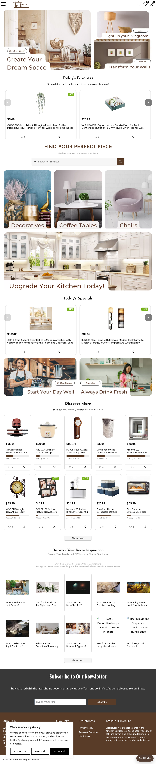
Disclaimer (84, 736)
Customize (20, 751)
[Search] (138, 4)
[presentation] (7, 102)
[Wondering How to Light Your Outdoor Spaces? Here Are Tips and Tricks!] (138, 587)
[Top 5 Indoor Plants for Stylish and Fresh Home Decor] (47, 587)
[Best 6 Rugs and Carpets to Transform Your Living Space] (138, 628)
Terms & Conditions (89, 732)
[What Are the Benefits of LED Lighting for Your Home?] (78, 587)
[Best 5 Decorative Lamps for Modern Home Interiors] (108, 628)
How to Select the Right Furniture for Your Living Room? (15, 646)
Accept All (59, 751)
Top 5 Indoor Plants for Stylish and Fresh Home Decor (46, 605)
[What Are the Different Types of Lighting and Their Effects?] (78, 628)
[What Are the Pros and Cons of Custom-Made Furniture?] (17, 587)
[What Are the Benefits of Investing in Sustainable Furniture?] (47, 628)
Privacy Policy (86, 727)
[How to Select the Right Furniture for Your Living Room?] (17, 628)
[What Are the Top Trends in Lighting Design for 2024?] (108, 587)
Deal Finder (145, 758)
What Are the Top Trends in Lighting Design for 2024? (106, 605)
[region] (39, 740)
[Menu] (3, 4)
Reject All (40, 751)
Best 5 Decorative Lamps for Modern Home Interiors (106, 646)
